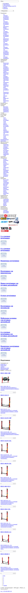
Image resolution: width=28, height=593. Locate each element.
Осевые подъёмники (8, 295)
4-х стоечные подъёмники (5, 249)
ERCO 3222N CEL (6, 440)
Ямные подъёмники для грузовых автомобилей (9, 284)
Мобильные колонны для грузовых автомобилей (9, 320)
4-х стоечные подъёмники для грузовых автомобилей (9, 334)
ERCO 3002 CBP (5, 373)
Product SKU (3, 365)
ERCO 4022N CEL (6, 463)
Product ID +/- (4, 364)
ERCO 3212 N (5, 395)
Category (2, 366)
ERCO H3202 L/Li (6, 532)
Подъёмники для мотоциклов (7, 307)
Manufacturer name (5, 368)
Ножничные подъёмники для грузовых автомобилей (10, 348)
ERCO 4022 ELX (5, 486)
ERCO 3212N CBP (6, 418)
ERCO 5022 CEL (5, 509)
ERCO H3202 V (5, 554)
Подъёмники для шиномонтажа (7, 272)
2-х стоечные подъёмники (5, 237)
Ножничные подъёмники (10, 261)
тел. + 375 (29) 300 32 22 (6, 591)
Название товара (4, 369)
